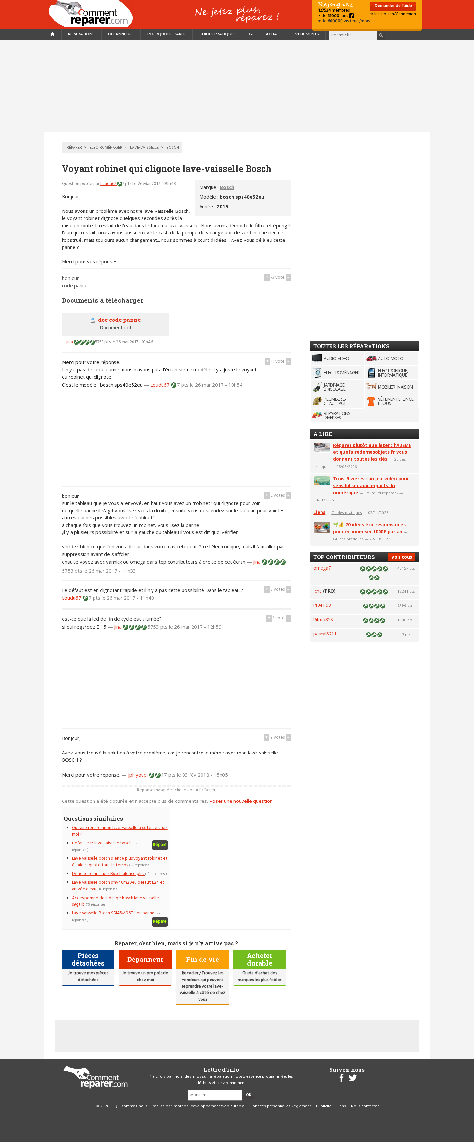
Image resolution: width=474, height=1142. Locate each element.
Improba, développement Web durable (208, 1106)
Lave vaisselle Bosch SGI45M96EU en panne (113, 913)
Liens (319, 512)
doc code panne (119, 319)
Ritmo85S (323, 619)
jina (70, 342)
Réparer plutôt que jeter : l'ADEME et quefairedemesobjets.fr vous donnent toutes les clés (372, 452)
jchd (317, 591)
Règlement (301, 1106)
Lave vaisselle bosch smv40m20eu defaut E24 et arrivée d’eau (118, 885)
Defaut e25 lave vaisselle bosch (102, 843)
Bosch (227, 187)
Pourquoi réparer (166, 34)
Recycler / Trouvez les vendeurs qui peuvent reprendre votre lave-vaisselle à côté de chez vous (202, 986)
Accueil (93, 13)
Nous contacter (365, 1106)
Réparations (81, 34)
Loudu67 (108, 184)
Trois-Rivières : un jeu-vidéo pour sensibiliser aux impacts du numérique (371, 486)
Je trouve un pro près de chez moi (145, 976)
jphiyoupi (138, 775)
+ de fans (333, 16)
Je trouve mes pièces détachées (88, 976)
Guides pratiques (217, 34)
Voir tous (401, 557)
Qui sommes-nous (131, 1106)
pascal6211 (325, 634)
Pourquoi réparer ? (381, 492)
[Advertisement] (237, 86)
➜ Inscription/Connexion (393, 14)
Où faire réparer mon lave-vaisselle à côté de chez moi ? (120, 831)
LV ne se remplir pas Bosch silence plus (108, 874)
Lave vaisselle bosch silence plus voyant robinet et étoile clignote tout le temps (120, 861)
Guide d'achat (264, 34)
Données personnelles (270, 1106)
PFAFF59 (322, 605)
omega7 (322, 568)
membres (334, 10)
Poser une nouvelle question (240, 801)
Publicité (323, 1106)
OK (248, 1095)
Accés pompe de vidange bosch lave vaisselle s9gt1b (115, 901)
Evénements (306, 34)
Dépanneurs (121, 34)
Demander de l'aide (393, 6)
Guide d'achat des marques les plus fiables (259, 976)
